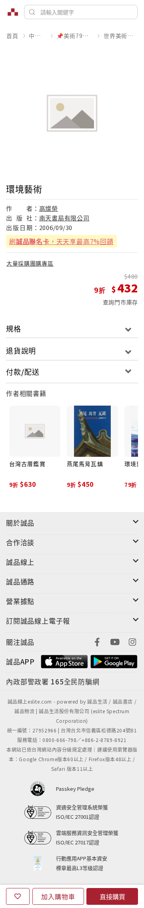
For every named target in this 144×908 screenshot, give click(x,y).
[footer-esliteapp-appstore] (64, 660)
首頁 (12, 36)
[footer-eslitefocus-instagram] (132, 641)
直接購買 (112, 896)
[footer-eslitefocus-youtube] (114, 641)
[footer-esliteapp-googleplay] (114, 660)
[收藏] (18, 896)
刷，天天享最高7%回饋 (61, 241)
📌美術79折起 (74, 36)
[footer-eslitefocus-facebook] (97, 641)
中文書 (37, 36)
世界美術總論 (121, 36)
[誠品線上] (12, 12)
